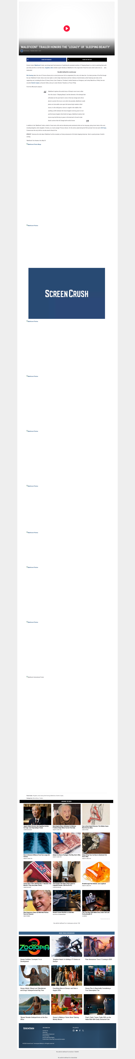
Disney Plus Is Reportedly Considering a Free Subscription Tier (98, 989)
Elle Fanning (29, 75)
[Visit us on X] (83, 1030)
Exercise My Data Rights (48, 1037)
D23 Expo (103, 128)
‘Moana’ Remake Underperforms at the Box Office (34, 1018)
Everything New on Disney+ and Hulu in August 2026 (65, 989)
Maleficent (38, 65)
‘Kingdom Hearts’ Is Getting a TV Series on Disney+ (66, 960)
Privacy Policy (46, 1035)
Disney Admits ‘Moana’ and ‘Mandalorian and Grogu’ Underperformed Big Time (33, 989)
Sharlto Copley (35, 83)
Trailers (41, 798)
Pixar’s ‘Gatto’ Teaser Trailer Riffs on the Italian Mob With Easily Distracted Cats (98, 1018)
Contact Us (45, 1030)
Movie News (36, 798)
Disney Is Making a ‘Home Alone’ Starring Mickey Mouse (66, 1018)
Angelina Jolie (49, 67)
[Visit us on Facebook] (80, 1030)
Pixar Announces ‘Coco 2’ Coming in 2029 (98, 959)
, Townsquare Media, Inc (39, 1043)
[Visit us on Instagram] (74, 1030)
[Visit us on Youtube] (77, 1030)
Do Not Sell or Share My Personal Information (54, 1039)
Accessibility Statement (48, 1034)
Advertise (45, 1032)
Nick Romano (26, 50)
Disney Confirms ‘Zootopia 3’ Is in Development (31, 960)
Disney (42, 795)
